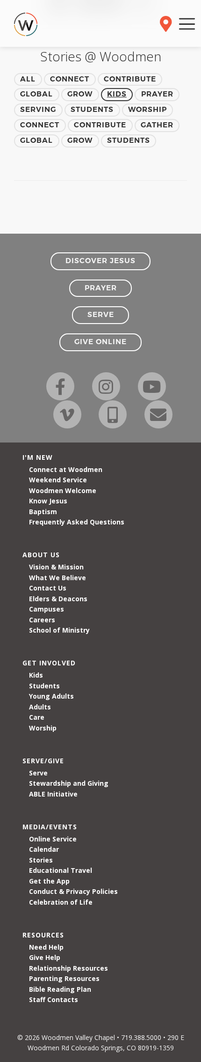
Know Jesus (48, 500)
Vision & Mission (56, 566)
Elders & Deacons (58, 598)
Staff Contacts (53, 999)
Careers (42, 619)
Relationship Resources (68, 968)
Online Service (53, 838)
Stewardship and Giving (68, 783)
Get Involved (49, 662)
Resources (43, 934)
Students (44, 685)
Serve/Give (43, 760)
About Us (41, 554)
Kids (36, 675)
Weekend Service (58, 479)
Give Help (44, 957)
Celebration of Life (61, 902)
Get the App (49, 881)
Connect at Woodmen (65, 469)
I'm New (37, 457)
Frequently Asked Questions (76, 521)
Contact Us (47, 587)
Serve (38, 772)
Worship (43, 727)
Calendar (44, 849)
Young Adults (51, 696)
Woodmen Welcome (62, 490)
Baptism (43, 511)
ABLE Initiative (53, 793)
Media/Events (49, 826)
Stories (41, 860)
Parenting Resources (64, 978)
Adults (40, 706)
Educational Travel (60, 870)
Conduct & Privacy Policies (73, 891)
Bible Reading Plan (60, 989)
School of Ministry (59, 630)
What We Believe (57, 577)
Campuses (46, 609)
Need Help (46, 947)
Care (36, 717)
